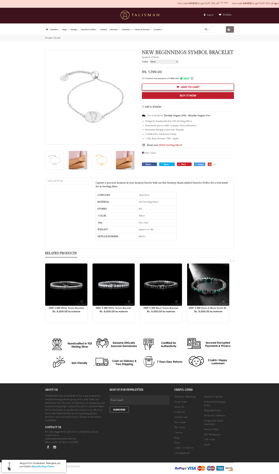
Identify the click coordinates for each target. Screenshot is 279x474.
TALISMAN (74, 466)
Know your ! (164, 145)
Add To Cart (190, 87)
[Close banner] (276, 4)
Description (55, 181)
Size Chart (150, 153)
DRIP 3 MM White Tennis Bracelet (66, 308)
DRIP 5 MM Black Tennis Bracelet (161, 308)
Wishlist (227, 15)
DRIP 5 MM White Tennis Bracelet (113, 308)
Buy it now (188, 95)
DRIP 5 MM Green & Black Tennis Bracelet (211, 308)
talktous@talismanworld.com (60, 438)
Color (145, 61)
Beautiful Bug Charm (42, 466)
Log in (210, 15)
